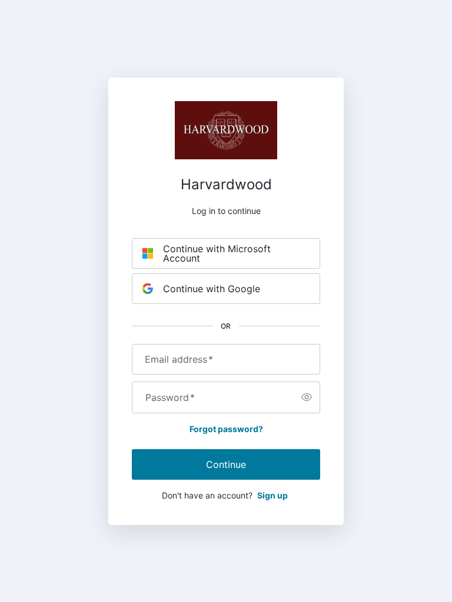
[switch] (307, 397)
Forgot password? (226, 429)
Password (170, 397)
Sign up (272, 495)
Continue (226, 464)
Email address (179, 359)
